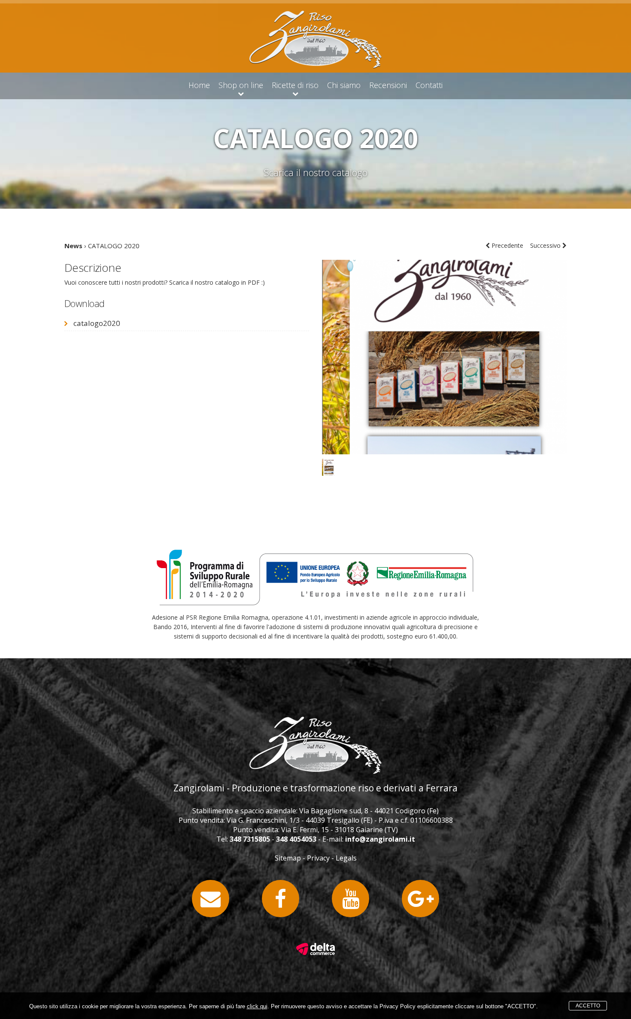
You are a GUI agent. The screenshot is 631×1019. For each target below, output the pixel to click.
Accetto (588, 1006)
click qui (257, 1006)
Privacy (318, 858)
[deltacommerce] (315, 946)
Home (199, 85)
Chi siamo (344, 85)
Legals (346, 858)
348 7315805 (250, 839)
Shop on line (240, 85)
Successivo (546, 245)
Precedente (506, 245)
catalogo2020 (96, 323)
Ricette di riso (295, 85)
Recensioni (388, 85)
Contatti (429, 85)
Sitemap (288, 858)
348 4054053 (296, 839)
